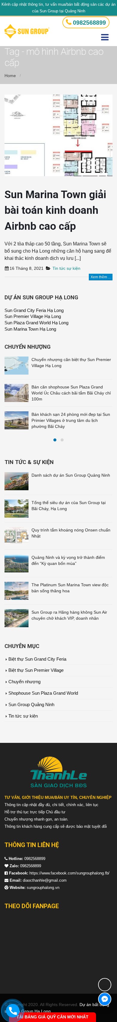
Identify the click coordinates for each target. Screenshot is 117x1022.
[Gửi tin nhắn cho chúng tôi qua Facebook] (104, 999)
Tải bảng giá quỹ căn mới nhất (52, 1016)
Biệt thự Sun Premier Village (36, 670)
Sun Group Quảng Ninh (31, 704)
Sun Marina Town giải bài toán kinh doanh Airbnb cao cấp (55, 210)
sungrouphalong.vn (43, 887)
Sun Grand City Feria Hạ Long (34, 310)
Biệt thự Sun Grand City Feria (37, 659)
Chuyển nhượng (24, 681)
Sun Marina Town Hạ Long (30, 329)
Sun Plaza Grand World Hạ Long (36, 322)
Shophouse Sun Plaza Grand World (43, 693)
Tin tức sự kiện (66, 268)
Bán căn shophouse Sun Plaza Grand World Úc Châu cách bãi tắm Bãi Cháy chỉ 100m (71, 393)
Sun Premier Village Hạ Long (32, 316)
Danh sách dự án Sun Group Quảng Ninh (71, 475)
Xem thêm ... (101, 277)
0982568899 (89, 22)
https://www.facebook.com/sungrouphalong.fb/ (69, 873)
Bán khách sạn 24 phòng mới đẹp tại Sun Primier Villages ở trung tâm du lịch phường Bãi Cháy (71, 420)
